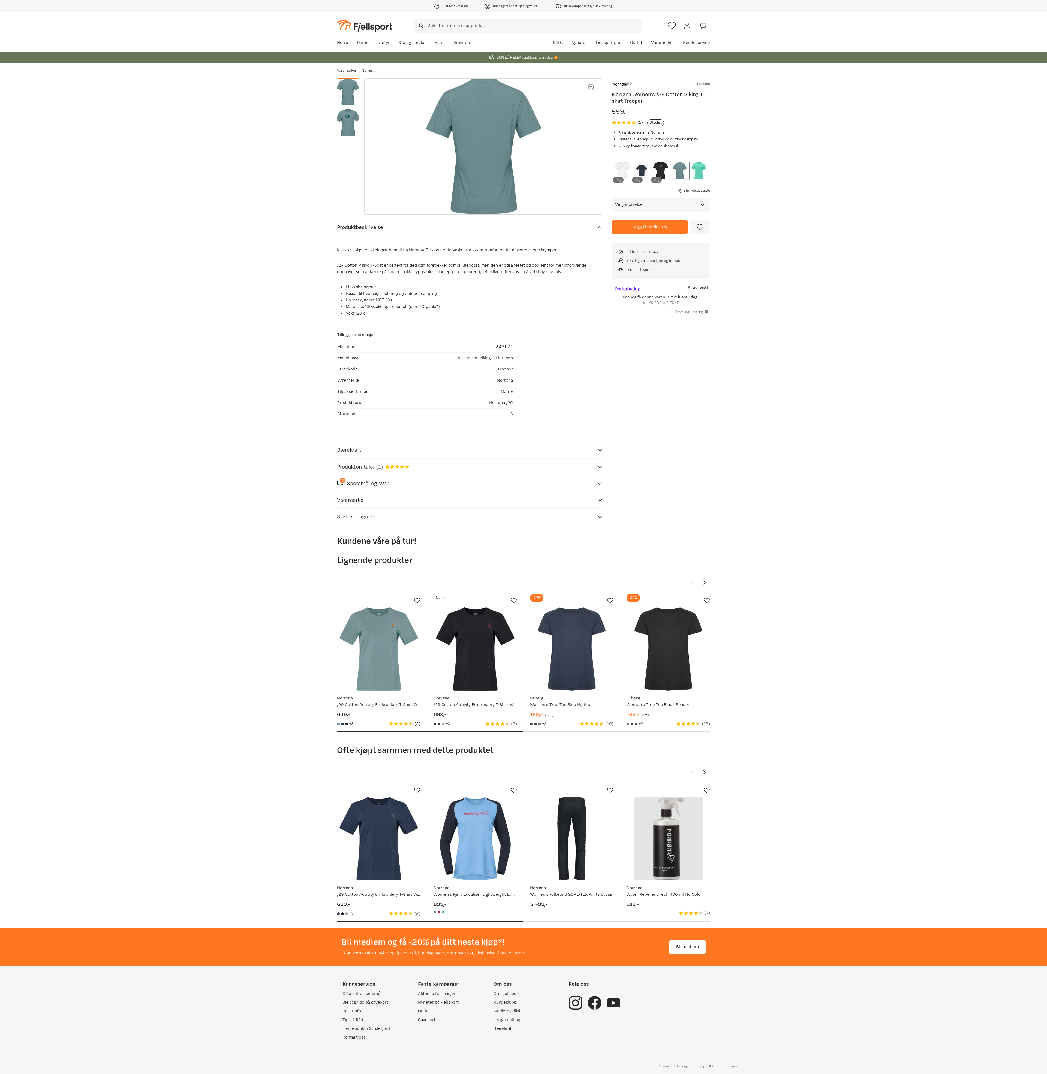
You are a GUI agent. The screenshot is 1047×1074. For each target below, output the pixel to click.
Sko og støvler (412, 43)
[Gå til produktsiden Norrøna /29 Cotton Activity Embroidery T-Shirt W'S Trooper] (378, 649)
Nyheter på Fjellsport (438, 1002)
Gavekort (426, 1020)
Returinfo (351, 1011)
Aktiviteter (462, 43)
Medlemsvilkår (508, 1011)
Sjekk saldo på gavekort (365, 1002)
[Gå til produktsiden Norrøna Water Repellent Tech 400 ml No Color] (668, 838)
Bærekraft (503, 1028)
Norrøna (368, 70)
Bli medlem (687, 947)
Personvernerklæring (672, 1066)
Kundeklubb (505, 1002)
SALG (558, 43)
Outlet (636, 43)
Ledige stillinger (509, 1020)
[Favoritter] (671, 26)
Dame (363, 43)
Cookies (731, 1066)
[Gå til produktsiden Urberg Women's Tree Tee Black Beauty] (668, 649)
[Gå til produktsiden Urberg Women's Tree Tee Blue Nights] (571, 649)
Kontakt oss (354, 1037)
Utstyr (383, 43)
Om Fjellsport (507, 994)
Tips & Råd (352, 1020)
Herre (342, 43)
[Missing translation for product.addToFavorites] (700, 227)
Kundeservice (696, 43)
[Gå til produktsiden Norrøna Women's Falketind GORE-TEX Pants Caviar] (571, 838)
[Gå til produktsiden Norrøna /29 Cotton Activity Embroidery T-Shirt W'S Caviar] (475, 649)
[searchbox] (535, 25)
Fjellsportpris (608, 43)
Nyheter (579, 43)
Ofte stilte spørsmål (361, 994)
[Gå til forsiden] (364, 26)
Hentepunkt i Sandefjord (366, 1028)
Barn (439, 43)
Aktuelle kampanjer (437, 994)
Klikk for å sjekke (661, 302)
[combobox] (528, 26)
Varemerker (663, 43)
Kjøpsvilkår (707, 1066)
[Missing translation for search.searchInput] (421, 26)
